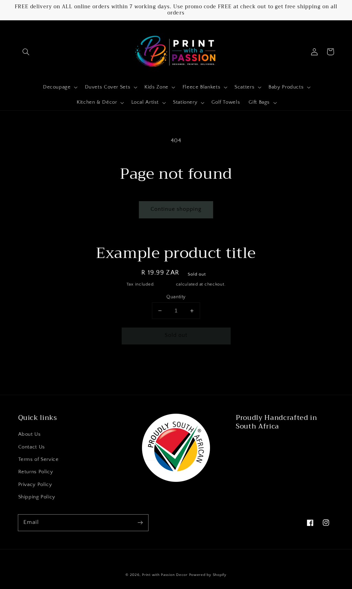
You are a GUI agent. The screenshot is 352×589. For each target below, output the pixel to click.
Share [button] (88, 366)
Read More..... (254, 443)
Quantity (175, 297)
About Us (29, 434)
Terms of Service (38, 459)
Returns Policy (35, 472)
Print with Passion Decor (165, 575)
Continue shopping (176, 209)
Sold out (176, 335)
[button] (26, 52)
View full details (250, 366)
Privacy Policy (35, 484)
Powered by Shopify (208, 575)
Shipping (165, 284)
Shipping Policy (36, 497)
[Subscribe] (140, 522)
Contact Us (31, 447)
